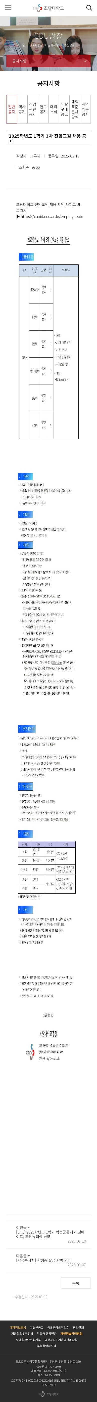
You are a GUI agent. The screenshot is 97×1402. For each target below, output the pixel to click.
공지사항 (19, 60)
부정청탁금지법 (46, 1346)
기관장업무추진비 (22, 1333)
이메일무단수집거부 (28, 1340)
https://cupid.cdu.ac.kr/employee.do (52, 216)
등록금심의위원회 (58, 1327)
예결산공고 (37, 1327)
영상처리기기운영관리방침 (61, 1340)
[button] (89, 8)
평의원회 (78, 1327)
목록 (75, 1283)
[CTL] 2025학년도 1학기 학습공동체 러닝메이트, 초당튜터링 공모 (50, 1234)
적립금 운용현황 (47, 1333)
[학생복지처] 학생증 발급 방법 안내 (43, 1260)
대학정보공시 (18, 1327)
